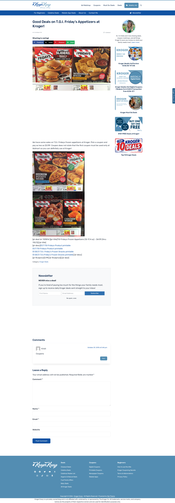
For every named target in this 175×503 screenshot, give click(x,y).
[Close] (112, 228)
